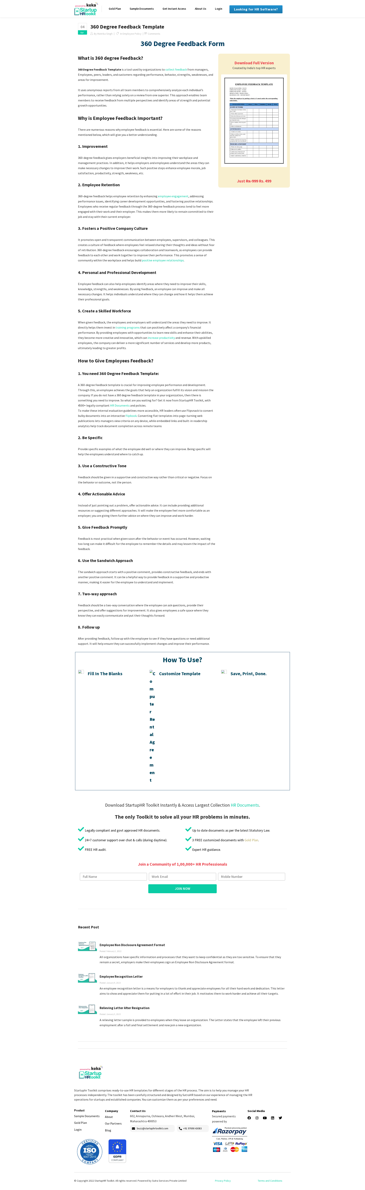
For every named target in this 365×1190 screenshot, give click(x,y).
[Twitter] (280, 1117)
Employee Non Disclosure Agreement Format (132, 945)
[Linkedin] (272, 1117)
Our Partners (113, 1123)
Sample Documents (142, 8)
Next (292, 121)
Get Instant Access (174, 8)
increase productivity (161, 338)
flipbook (131, 416)
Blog (108, 1130)
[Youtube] (264, 1117)
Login (218, 8)
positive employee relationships (163, 260)
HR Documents (120, 405)
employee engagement (173, 196)
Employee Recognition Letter (121, 976)
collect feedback (176, 69)
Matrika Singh (105, 33)
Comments (154, 33)
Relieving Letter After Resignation (125, 1008)
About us (200, 8)
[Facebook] (249, 1117)
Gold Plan (115, 8)
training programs (128, 327)
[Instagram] (257, 1117)
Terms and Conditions (270, 1180)
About (109, 1117)
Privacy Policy (223, 1180)
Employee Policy (132, 33)
